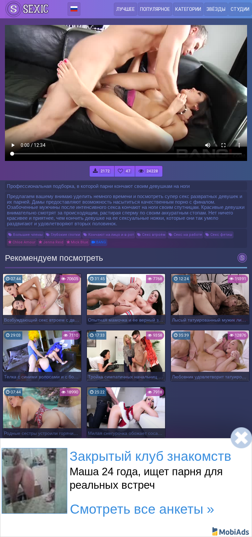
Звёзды (215, 9)
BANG (100, 242)
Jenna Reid (52, 242)
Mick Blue (79, 242)
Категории (188, 9)
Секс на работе (187, 235)
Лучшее (125, 9)
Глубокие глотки (65, 235)
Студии (240, 9)
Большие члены (27, 235)
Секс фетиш (220, 235)
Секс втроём (153, 235)
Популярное (155, 9)
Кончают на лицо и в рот (110, 235)
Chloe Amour (23, 242)
